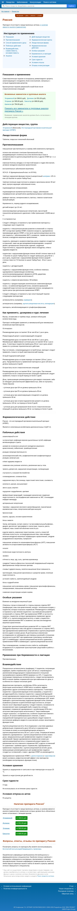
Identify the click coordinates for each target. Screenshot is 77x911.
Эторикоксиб (9, 98)
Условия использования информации (17, 886)
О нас (71, 886)
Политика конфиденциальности (15, 888)
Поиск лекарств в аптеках (45, 876)
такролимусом (50, 756)
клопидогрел (49, 303)
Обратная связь (68, 894)
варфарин (27, 300)
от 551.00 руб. (21, 823)
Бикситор (28, 101)
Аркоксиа (8, 104)
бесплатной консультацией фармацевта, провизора (22, 849)
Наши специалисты (66, 888)
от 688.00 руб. (21, 833)
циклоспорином (37, 756)
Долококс (30, 98)
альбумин (46, 176)
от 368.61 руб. (21, 818)
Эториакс (8, 101)
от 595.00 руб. (21, 828)
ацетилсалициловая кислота (33, 303)
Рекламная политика (66, 891)
